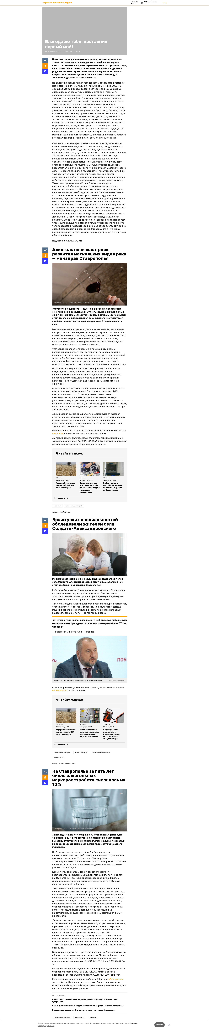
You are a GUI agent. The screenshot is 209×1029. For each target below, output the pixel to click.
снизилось (58, 433)
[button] (84, 31)
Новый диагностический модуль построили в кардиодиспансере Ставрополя (88, 1006)
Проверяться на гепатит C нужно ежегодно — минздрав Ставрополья (83, 1010)
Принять (159, 1025)
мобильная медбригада (101, 752)
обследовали (59, 690)
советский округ (81, 752)
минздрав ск (58, 757)
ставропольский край (74, 506)
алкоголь (57, 506)
